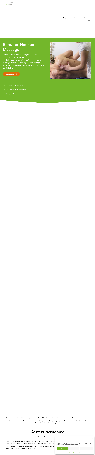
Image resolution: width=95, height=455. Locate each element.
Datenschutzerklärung (73, 452)
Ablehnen (73, 448)
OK (62, 448)
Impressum (79, 452)
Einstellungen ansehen (86, 448)
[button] (92, 438)
